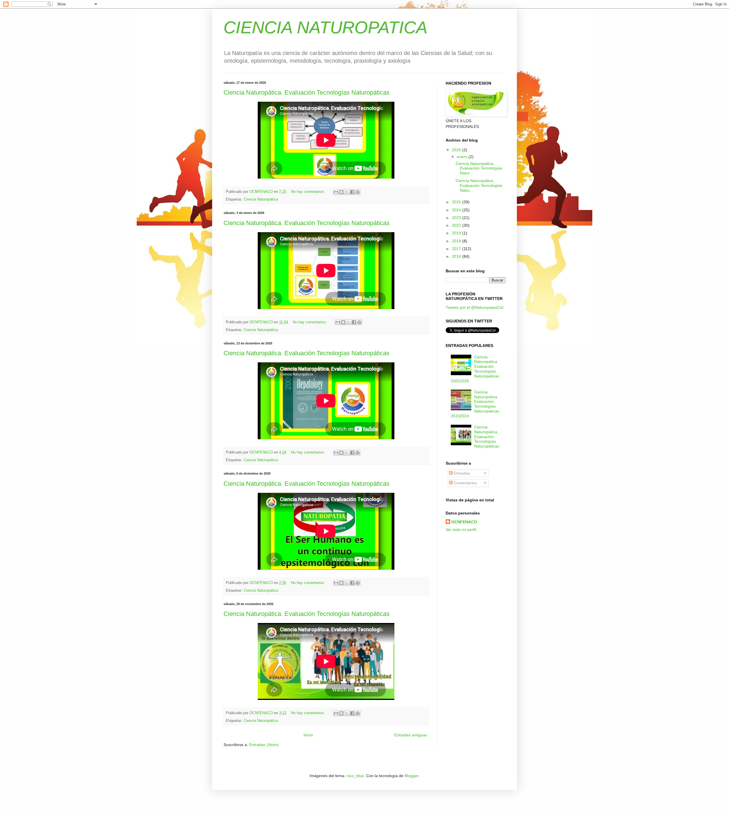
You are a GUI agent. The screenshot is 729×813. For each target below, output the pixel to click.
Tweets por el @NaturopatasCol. (475, 307)
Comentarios (464, 483)
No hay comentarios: (308, 192)
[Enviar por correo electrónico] (336, 192)
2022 (457, 225)
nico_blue (355, 775)
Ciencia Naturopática (261, 199)
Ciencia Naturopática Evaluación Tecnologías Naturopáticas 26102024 (475, 404)
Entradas (461, 473)
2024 (457, 210)
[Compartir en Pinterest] (358, 192)
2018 (457, 241)
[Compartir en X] (347, 192)
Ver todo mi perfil (461, 529)
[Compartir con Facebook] (352, 192)
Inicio (308, 735)
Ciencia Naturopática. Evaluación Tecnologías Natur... (479, 168)
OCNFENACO (464, 522)
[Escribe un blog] (341, 192)
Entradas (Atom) (264, 744)
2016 (457, 256)
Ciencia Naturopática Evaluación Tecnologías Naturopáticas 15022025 (475, 369)
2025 (457, 202)
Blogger (411, 775)
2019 (457, 233)
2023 (457, 217)
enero (462, 156)
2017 (457, 248)
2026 (457, 150)
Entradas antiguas (410, 735)
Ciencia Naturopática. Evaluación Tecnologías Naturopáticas (307, 92)
